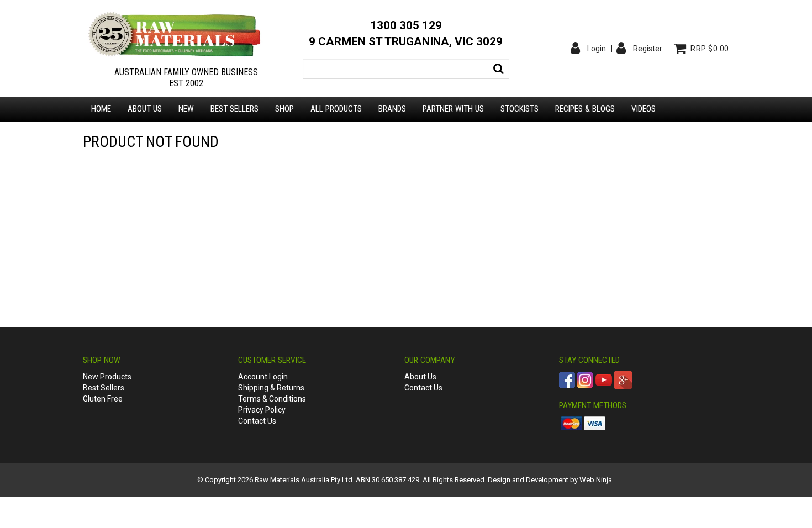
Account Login (263, 376)
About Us (420, 376)
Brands (392, 109)
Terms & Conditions (272, 398)
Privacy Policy (262, 409)
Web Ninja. (596, 480)
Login (596, 48)
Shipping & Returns (271, 387)
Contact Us (257, 420)
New (186, 109)
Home (101, 109)
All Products (336, 109)
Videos (643, 109)
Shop (284, 109)
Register (647, 48)
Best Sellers (234, 109)
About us (145, 109)
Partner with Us (453, 109)
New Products (107, 376)
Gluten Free (103, 398)
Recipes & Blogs (585, 109)
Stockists (519, 109)
